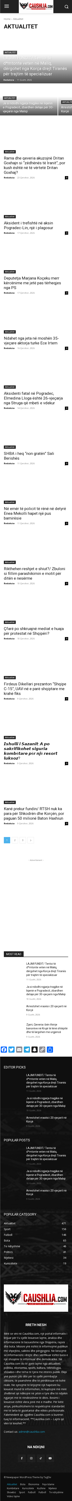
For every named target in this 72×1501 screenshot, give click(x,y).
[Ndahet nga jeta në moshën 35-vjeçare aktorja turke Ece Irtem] (36, 317)
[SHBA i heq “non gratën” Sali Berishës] (36, 433)
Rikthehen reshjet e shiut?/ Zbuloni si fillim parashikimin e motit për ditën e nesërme (34, 573)
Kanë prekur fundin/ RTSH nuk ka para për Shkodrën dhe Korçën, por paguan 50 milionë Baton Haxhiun (34, 813)
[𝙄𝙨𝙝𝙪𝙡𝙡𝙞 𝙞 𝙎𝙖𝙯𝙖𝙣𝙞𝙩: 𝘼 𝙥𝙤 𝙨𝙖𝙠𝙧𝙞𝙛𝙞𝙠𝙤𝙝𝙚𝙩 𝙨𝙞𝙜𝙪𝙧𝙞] (36, 723)
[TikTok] (41, 1458)
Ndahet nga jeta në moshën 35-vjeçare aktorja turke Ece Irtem (31, 340)
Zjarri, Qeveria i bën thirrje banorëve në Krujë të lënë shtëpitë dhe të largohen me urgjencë (47, 1028)
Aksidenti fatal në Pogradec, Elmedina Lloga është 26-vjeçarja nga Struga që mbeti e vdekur (33, 398)
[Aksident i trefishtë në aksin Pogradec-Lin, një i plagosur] (36, 202)
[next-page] (30, 840)
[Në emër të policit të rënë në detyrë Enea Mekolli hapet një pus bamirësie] (36, 488)
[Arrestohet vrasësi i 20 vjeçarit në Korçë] (13, 1011)
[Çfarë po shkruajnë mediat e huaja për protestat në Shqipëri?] (36, 608)
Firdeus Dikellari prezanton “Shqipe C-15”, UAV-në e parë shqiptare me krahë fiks (35, 689)
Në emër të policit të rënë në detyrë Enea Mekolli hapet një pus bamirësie (35, 513)
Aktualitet (10, 53)
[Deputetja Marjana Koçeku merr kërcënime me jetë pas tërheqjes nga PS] (36, 258)
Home (7, 19)
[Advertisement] (36, 898)
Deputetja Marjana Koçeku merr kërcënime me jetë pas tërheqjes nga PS (32, 283)
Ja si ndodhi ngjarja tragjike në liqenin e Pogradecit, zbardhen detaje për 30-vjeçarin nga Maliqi (45, 990)
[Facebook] (22, 1458)
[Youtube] (50, 1458)
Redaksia (9, 177)
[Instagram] (31, 1458)
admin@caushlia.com (32, 1431)
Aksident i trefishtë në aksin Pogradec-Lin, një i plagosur (28, 225)
